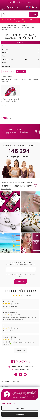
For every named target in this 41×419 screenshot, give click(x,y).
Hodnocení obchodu (20, 291)
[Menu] (3, 8)
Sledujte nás (6, 189)
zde (14, 403)
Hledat (33, 14)
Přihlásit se (20, 281)
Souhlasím (20, 414)
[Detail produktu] (10, 90)
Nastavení (20, 408)
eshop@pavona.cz (22, 370)
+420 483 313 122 (17, 2)
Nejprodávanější (34, 79)
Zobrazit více (20, 350)
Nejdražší (24, 79)
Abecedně (4, 82)
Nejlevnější (16, 79)
